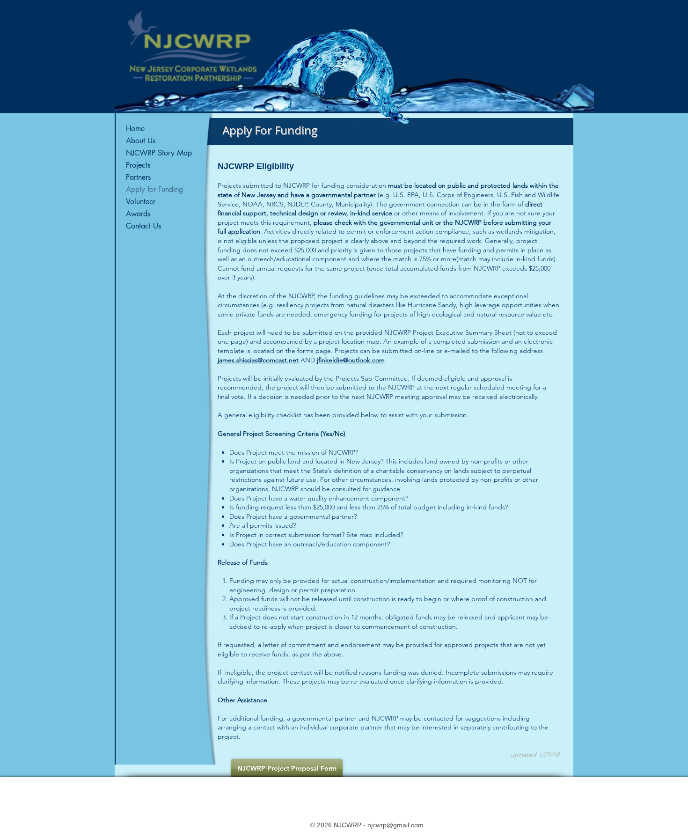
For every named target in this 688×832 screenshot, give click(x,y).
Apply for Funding (154, 189)
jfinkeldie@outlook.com (351, 360)
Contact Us (143, 226)
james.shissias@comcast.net (258, 360)
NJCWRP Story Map (159, 153)
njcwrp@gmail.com (395, 825)
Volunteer (140, 201)
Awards (138, 214)
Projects (138, 165)
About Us (140, 141)
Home (135, 128)
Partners (138, 177)
